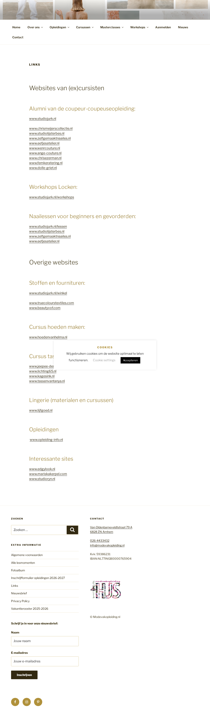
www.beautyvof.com (44, 308)
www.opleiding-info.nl (46, 440)
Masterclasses (110, 27)
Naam (15, 632)
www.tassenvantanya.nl (47, 381)
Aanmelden (163, 27)
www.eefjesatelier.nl (44, 143)
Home (16, 27)
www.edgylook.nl (42, 469)
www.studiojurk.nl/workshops (51, 197)
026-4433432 (99, 540)
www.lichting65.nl (42, 371)
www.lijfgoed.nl (40, 410)
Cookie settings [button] (104, 360)
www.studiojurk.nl (42, 119)
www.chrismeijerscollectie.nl (51, 128)
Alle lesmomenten (23, 562)
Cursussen (83, 27)
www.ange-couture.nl (45, 153)
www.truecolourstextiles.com (51, 303)
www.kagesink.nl (42, 376)
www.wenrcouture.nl (44, 148)
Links (14, 585)
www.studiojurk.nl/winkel (48, 293)
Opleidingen (58, 27)
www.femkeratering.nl (46, 163)
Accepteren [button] (130, 360)
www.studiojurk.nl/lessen (48, 226)
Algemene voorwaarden (27, 555)
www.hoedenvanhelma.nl (48, 337)
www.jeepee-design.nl (46, 366)
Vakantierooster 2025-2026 (29, 608)
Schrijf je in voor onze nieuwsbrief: (34, 623)
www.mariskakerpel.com (48, 474)
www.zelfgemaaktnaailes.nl (50, 138)
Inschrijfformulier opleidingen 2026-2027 (38, 578)
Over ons (33, 27)
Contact (17, 37)
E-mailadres (19, 652)
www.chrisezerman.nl (45, 158)
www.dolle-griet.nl (43, 168)
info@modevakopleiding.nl (107, 545)
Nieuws (183, 27)
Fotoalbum (18, 570)
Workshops (137, 27)
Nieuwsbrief (19, 593)
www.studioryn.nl (42, 479)
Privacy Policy (20, 601)
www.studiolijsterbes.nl (46, 133)
